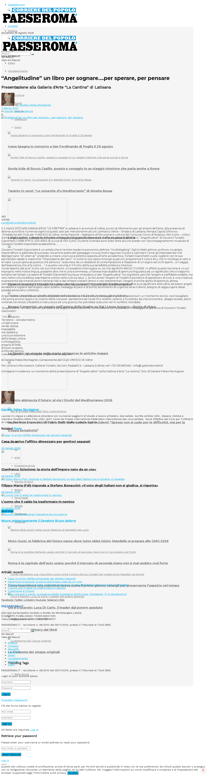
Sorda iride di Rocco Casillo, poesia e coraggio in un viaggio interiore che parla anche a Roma (83, 168)
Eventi (8, 111)
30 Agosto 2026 (11, 448)
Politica (12, 30)
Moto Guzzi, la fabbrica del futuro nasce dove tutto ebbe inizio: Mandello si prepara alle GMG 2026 (88, 541)
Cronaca (13, 645)
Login (11, 664)
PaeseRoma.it (16, 4)
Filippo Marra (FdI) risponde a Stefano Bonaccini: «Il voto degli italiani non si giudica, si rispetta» (79, 485)
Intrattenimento (18, 71)
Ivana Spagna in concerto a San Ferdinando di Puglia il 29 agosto (60, 146)
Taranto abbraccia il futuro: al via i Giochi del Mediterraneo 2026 (60, 400)
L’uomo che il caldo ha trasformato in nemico (37, 502)
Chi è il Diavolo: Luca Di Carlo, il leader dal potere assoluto (55, 607)
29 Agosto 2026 (10, 476)
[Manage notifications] (203, 770)
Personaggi (21, 497)
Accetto (73, 773)
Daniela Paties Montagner (35, 105)
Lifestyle (13, 661)
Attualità (13, 649)
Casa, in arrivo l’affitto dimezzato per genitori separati (45, 441)
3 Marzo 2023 (9, 108)
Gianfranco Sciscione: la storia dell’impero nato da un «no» (48, 469)
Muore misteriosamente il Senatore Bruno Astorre (38, 521)
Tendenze (27, 111)
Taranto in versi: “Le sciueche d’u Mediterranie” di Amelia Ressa (60, 191)
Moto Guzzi (21, 674)
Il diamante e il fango (21, 591)
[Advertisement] (61, 383)
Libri (17, 473)
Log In (34, 729)
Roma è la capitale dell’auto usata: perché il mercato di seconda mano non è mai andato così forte (88, 563)
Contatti (13, 26)
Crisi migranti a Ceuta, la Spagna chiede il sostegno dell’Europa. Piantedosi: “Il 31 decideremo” (67, 594)
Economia (14, 652)
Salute (18, 505)
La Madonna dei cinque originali (34, 652)
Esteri (11, 63)
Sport (17, 127)
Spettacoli (20, 119)
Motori (18, 489)
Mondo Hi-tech (23, 481)
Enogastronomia (24, 465)
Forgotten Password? (14, 700)
